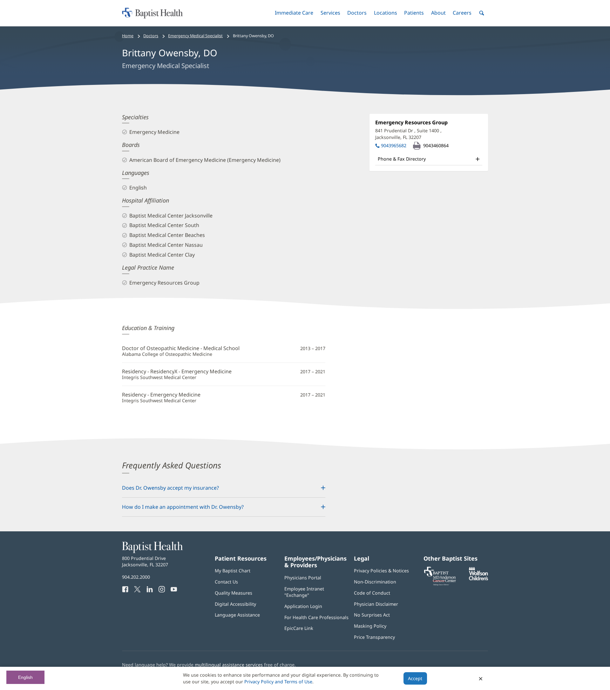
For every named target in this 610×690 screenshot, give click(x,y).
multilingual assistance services (229, 665)
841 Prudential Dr (408, 134)
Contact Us (226, 582)
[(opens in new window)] (478, 579)
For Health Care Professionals (316, 617)
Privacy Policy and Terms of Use (278, 682)
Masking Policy (370, 626)
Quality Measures (233, 593)
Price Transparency (374, 637)
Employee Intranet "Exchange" (304, 592)
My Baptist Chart (232, 571)
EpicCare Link (298, 628)
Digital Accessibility (235, 604)
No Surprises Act (372, 615)
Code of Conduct (372, 593)
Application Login (303, 606)
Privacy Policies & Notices (381, 571)
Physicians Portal (302, 578)
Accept (415, 678)
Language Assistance (237, 615)
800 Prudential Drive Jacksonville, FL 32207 (145, 561)
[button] (294, 13)
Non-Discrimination (375, 582)
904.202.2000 (136, 577)
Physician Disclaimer (376, 604)
